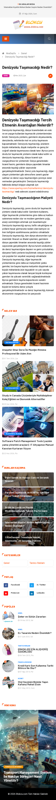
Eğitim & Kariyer (12, 342)
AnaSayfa (11, 53)
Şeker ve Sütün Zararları (32, 616)
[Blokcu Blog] (28, 24)
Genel (24, 53)
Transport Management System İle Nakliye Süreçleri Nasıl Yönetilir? (28, 776)
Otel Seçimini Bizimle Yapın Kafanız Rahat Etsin (33, 683)
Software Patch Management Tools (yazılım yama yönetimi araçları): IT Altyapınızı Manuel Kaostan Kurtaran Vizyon (28, 444)
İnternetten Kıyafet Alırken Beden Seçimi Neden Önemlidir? (28, 7)
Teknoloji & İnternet (13, 767)
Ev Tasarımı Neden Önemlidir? (35, 632)
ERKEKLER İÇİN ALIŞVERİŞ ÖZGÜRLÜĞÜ (33, 650)
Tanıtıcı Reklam (37, 563)
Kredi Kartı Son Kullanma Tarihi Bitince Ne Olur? (35, 667)
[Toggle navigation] (5, 38)
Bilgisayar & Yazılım (13, 434)
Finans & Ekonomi (25, 662)
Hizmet (21, 678)
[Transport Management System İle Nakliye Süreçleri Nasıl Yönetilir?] (28, 749)
